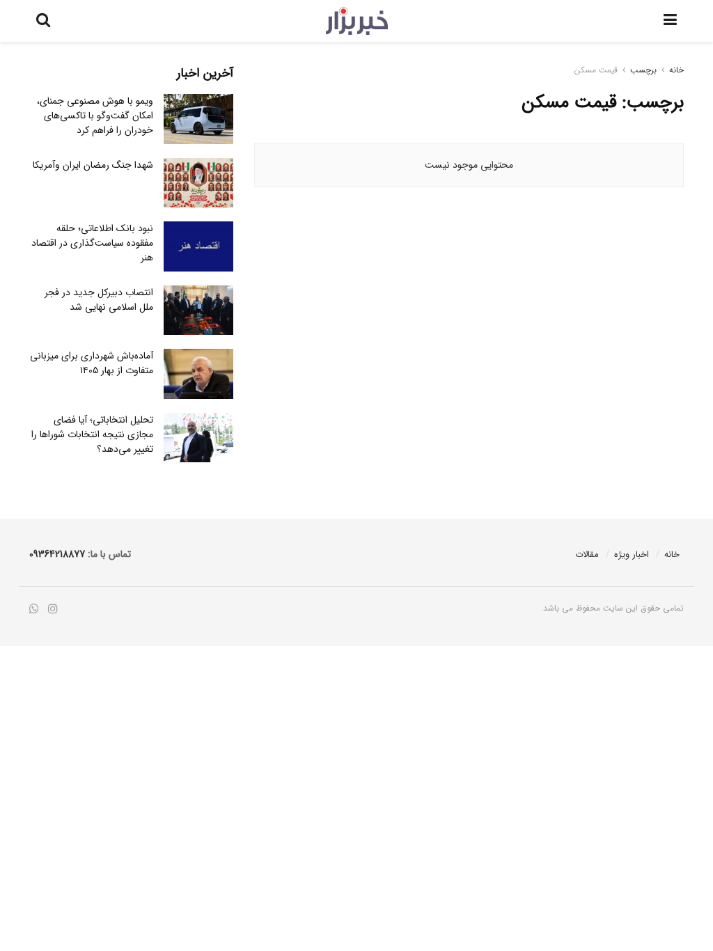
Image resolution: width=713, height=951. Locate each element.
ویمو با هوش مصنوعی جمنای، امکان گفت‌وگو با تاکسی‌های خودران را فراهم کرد (95, 115)
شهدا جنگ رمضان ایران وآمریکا (93, 165)
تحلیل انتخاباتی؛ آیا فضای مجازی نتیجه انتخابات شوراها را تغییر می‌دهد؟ (92, 434)
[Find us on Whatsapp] (34, 609)
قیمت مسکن (596, 70)
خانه (676, 70)
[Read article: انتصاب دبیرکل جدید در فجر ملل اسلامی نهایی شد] (198, 310)
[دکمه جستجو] (43, 21)
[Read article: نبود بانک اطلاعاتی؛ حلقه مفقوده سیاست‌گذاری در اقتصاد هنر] (198, 246)
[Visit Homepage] (357, 21)
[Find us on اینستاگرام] (53, 609)
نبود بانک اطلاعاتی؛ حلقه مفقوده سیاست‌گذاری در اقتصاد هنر (92, 243)
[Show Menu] (670, 21)
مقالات (587, 554)
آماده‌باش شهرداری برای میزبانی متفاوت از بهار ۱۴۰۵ (91, 363)
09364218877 (57, 554)
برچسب (643, 70)
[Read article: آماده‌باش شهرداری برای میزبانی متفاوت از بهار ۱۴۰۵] (198, 374)
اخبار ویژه (631, 554)
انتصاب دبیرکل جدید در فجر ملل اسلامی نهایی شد (99, 300)
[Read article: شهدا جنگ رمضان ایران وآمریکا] (198, 183)
